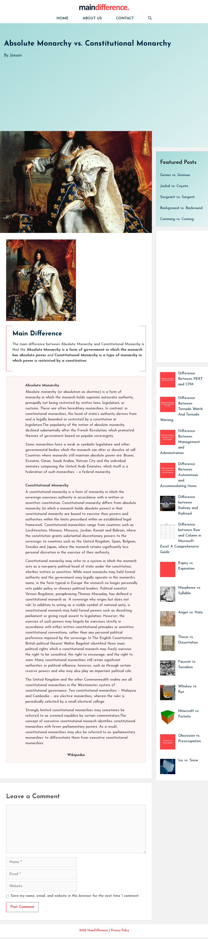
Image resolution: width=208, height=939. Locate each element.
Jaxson (16, 55)
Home (62, 18)
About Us (92, 18)
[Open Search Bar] (150, 18)
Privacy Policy (120, 930)
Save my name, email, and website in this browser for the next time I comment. (75, 896)
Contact (125, 18)
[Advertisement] (104, 90)
